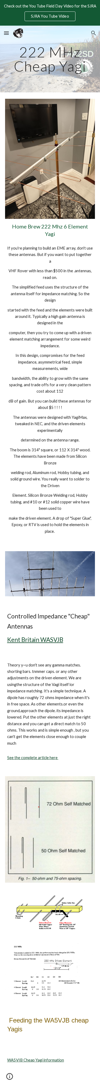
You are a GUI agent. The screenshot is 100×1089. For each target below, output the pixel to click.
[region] (50, 13)
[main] (50, 59)
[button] (6, 33)
